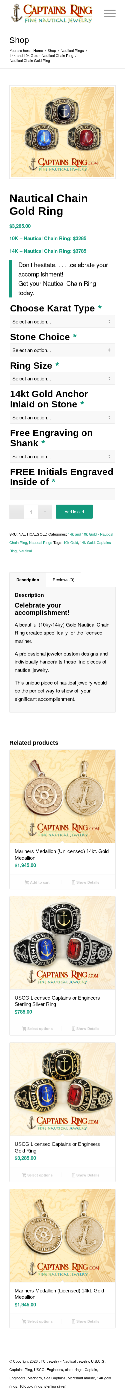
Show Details (87, 882)
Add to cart (74, 511)
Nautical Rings (40, 542)
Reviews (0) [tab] (63, 580)
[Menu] (106, 13)
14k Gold (87, 542)
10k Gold (70, 542)
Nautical (25, 550)
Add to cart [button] (39, 882)
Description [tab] (27, 580)
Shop (19, 40)
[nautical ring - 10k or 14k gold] (62, 132)
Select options (39, 1028)
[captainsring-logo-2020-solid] (51, 13)
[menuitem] (106, 13)
